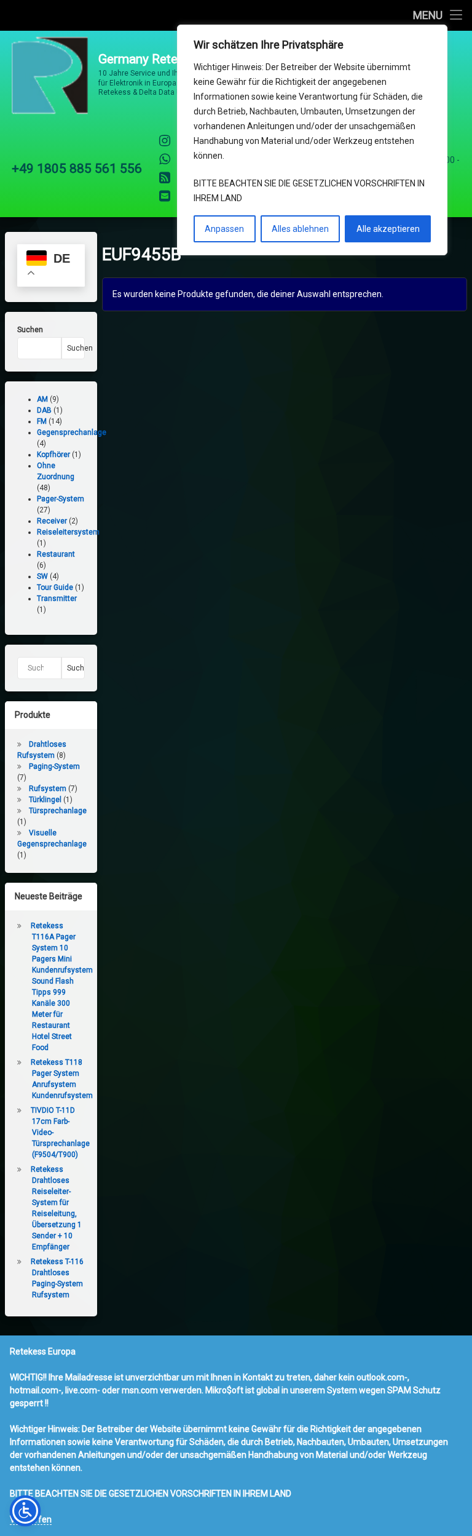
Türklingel (45, 799)
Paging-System (54, 766)
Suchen (30, 329)
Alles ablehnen (300, 229)
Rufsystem (47, 788)
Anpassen (224, 229)
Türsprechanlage (58, 810)
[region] (312, 140)
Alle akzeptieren (388, 229)
